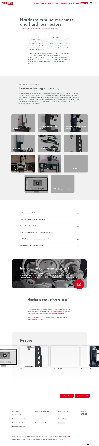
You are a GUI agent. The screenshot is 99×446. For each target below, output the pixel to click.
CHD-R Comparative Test (58, 176)
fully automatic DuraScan (56, 313)
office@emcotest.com (64, 436)
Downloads (84, 3)
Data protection (16, 439)
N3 (64, 135)
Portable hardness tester (45, 135)
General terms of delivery (33, 439)
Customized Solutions (44, 155)
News (70, 3)
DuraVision (33, 317)
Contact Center (62, 419)
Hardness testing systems (42, 411)
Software (37, 415)
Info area (76, 3)
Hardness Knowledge (41, 422)
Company (51, 3)
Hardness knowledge (61, 3)
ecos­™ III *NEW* (68, 155)
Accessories (43, 3)
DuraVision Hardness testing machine (75, 115)
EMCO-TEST (7, 3)
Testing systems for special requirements (19, 156)
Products (36, 3)
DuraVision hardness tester (19, 419)
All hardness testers (17, 411)
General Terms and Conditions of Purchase (52, 439)
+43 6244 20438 (54, 436)
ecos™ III (30, 313)
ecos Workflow (29, 176)
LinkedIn (85, 414)
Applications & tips (63, 411)
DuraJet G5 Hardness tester (19, 135)
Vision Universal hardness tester (47, 115)
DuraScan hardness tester (19, 415)
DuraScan (14, 115)
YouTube (82, 414)
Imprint (23, 439)
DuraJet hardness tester (19, 422)
